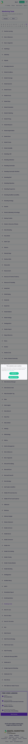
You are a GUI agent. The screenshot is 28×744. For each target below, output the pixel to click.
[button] (14, 377)
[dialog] (14, 372)
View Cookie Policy (10, 370)
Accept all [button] (14, 373)
